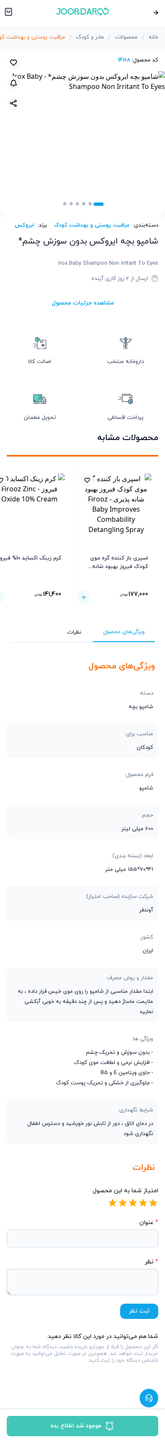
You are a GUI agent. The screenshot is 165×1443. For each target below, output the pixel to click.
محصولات (126, 37)
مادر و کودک (90, 37)
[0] (7, 12)
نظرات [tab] (74, 632)
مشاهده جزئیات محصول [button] (83, 303)
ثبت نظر (139, 1311)
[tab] (99, 204)
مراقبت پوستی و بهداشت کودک (91, 225)
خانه (153, 37)
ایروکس (24, 225)
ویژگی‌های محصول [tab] (124, 632)
